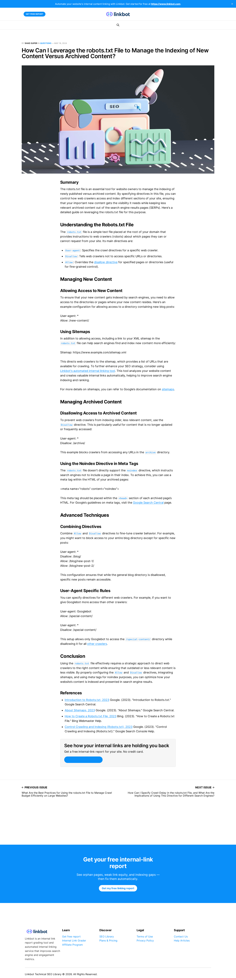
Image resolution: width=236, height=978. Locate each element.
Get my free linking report (83, 759)
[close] (232, 3)
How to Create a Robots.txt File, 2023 (90, 716)
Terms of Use (145, 936)
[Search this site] (118, 25)
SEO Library (106, 936)
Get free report (34, 14)
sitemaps (168, 389)
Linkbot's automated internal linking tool (87, 370)
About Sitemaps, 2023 (80, 710)
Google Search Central (148, 502)
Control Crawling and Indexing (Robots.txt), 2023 (98, 726)
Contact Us (181, 936)
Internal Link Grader (74, 940)
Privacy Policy (145, 940)
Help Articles (182, 940)
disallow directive (106, 262)
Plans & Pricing (108, 940)
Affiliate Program (72, 944)
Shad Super (31, 43)
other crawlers (97, 643)
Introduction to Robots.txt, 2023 (87, 700)
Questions (45, 43)
